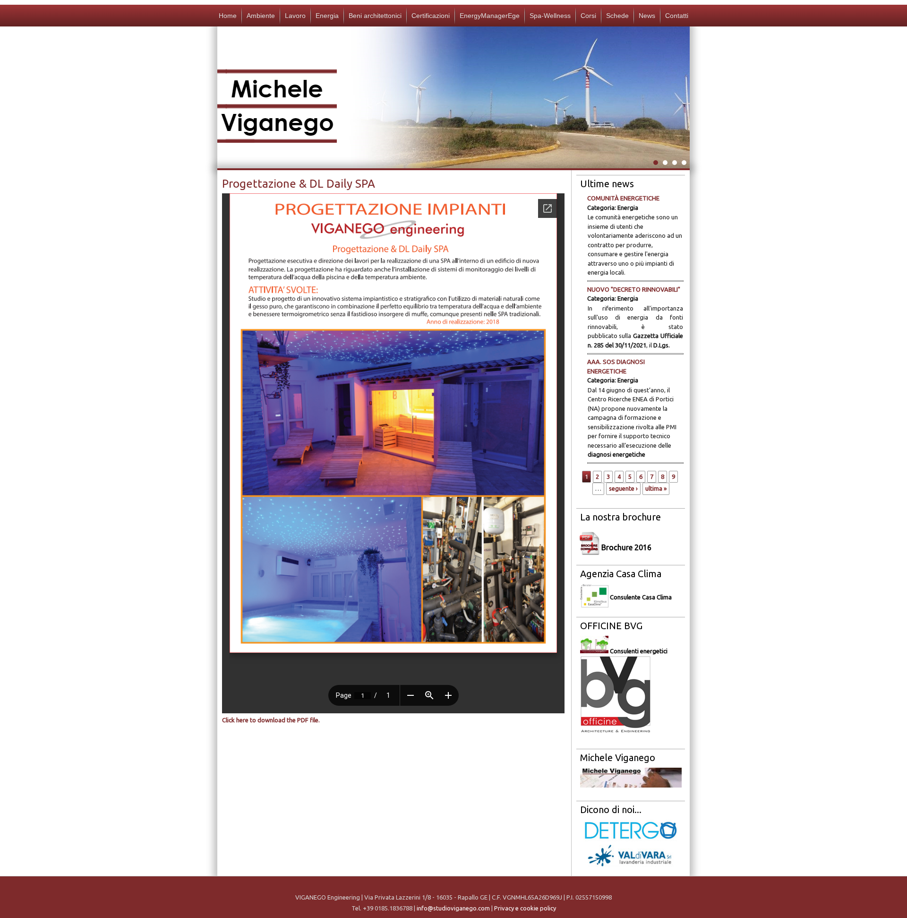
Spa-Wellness (550, 15)
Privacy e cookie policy (525, 908)
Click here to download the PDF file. (271, 720)
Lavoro (295, 15)
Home (228, 15)
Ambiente (261, 15)
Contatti (676, 15)
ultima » (656, 488)
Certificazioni (430, 15)
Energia (327, 15)
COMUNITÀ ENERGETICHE (623, 198)
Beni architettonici (375, 15)
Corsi (588, 15)
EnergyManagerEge (490, 15)
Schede (617, 15)
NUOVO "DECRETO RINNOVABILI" (633, 289)
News (647, 15)
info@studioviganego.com (453, 908)
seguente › (623, 488)
